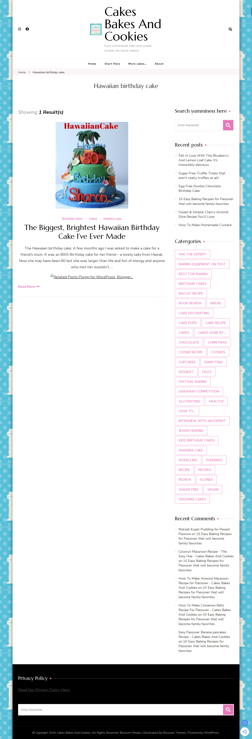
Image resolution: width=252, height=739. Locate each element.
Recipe (184, 470)
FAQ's (207, 372)
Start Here (112, 64)
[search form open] (230, 29)
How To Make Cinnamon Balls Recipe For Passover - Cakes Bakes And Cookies (205, 610)
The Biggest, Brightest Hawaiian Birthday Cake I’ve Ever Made (91, 232)
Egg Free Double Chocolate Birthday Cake (200, 188)
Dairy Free (213, 362)
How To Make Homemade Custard (205, 225)
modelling (188, 460)
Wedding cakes (192, 499)
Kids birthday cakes (197, 440)
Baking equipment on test (202, 264)
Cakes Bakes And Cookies (132, 24)
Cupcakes (187, 362)
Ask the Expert (192, 254)
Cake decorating (194, 313)
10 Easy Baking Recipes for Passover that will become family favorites (206, 201)
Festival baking (193, 381)
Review (185, 479)
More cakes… (137, 64)
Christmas (217, 342)
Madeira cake (112, 218)
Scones (206, 479)
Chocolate (189, 342)
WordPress (211, 733)
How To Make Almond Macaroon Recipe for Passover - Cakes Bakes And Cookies (204, 583)
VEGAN (212, 489)
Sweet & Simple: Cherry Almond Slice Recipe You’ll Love (203, 214)
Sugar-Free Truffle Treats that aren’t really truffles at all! (202, 175)
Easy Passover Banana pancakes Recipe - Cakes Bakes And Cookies (204, 634)
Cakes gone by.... (212, 332)
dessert (186, 372)
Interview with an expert (202, 421)
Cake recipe (216, 323)
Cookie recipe (191, 352)
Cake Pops (188, 323)
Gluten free (189, 401)
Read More (26, 286)
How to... (187, 411)
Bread (215, 303)
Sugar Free (189, 489)
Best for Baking (193, 274)
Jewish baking (191, 430)
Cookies (218, 352)
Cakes (93, 218)
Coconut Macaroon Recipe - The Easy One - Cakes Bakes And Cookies (206, 553)
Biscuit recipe (191, 293)
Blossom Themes (174, 733)
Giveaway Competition (199, 391)
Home (92, 64)
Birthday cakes (72, 218)
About (159, 64)
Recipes (204, 470)
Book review (190, 303)
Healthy (216, 401)
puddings (214, 460)
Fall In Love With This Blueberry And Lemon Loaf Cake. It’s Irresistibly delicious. (204, 160)
